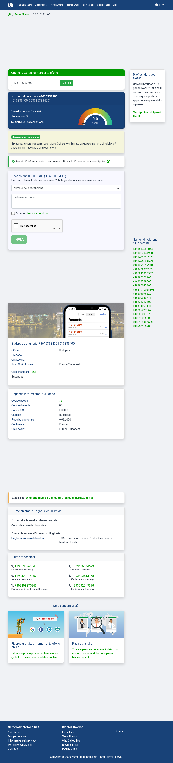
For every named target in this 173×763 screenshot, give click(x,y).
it (160, 4)
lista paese (41, 5)
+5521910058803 (143, 289)
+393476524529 (83, 566)
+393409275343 (26, 585)
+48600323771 (142, 297)
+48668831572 (142, 314)
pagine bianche (24, 5)
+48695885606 (142, 318)
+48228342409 (142, 301)
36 (60, 400)
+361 (33, 371)
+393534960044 (26, 566)
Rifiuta (139, 751)
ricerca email (72, 5)
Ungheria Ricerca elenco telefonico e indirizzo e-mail (60, 497)
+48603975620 (142, 293)
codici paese (103, 5)
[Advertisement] (86, 43)
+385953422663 (143, 322)
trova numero (56, 5)
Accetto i (33, 213)
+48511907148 (142, 305)
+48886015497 (142, 285)
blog (115, 5)
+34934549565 (142, 281)
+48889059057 (142, 310)
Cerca (67, 82)
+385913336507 (143, 273)
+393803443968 (83, 576)
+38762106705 (142, 326)
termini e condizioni (38, 213)
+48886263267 (142, 277)
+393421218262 (26, 576)
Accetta (157, 751)
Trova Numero (23, 14)
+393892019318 (83, 585)
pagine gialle (88, 5)
